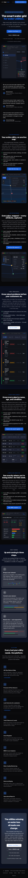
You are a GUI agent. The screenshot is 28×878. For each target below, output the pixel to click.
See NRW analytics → (14, 507)
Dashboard (5, 872)
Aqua (6, 2)
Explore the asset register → (14, 429)
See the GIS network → (14, 247)
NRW (19, 872)
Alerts (15, 872)
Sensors (23, 872)
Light (13, 2)
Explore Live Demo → (20, 2)
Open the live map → (14, 169)
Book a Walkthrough (14, 35)
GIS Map (11, 872)
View (23, 344)
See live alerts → (14, 327)
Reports (14, 875)
